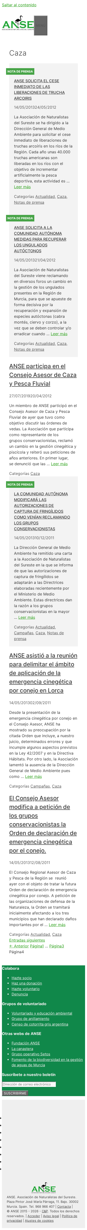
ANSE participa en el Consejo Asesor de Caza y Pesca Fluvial (43, 375)
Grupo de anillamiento (30, 1018)
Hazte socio (22, 978)
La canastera (22, 1048)
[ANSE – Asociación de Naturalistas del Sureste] (18, 32)
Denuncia (20, 994)
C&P (45, 1211)
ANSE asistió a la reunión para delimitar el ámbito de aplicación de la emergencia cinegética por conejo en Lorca (43, 673)
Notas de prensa (29, 202)
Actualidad (45, 196)
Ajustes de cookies (39, 1220)
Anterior (19, 946)
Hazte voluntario (26, 988)
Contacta (64, 1206)
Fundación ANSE (26, 1043)
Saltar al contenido (19, 4)
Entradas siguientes (27, 940)
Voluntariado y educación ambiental (42, 1013)
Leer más (22, 186)
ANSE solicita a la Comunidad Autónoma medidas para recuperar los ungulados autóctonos (40, 239)
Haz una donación (27, 983)
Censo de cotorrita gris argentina (40, 1024)
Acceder (34, 1216)
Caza (61, 196)
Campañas (23, 632)
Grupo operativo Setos (31, 1054)
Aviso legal (51, 1216)
